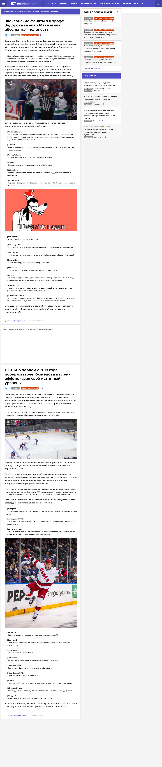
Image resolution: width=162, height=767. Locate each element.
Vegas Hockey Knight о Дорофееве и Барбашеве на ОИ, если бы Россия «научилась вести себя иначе (100, 85)
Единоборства (88, 3)
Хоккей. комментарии (29, 35)
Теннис (74, 3)
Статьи (36, 11)
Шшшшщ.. (98, 104)
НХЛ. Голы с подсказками (104, 18)
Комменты (45, 11)
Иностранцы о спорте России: (17, 11)
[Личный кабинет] (158, 3)
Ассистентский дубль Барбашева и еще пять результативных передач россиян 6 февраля (99, 48)
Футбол (52, 3)
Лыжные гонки (130, 3)
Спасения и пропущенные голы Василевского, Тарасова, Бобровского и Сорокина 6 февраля (101, 34)
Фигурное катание (109, 3)
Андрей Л (98, 90)
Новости (54, 11)
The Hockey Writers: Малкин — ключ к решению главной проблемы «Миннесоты (100, 99)
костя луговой (100, 137)
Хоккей (63, 3)
